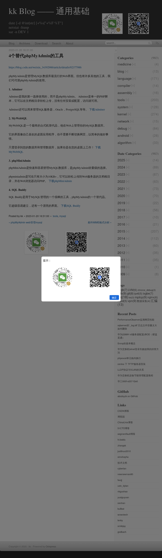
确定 (114, 297)
